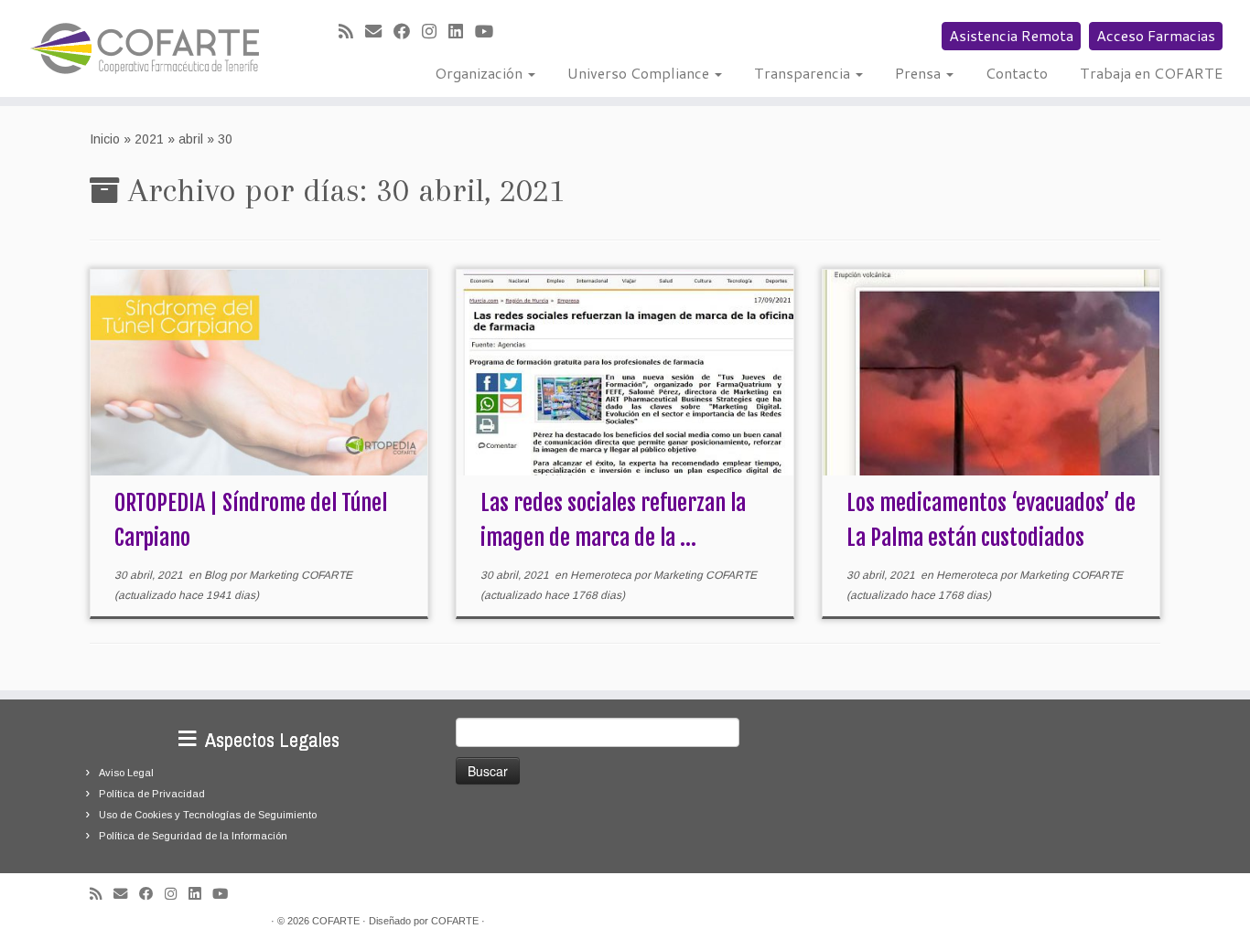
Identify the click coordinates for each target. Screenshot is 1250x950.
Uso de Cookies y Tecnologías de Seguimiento (208, 814)
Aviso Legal (126, 772)
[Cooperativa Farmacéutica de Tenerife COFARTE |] (144, 48)
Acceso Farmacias (1155, 35)
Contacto (1017, 72)
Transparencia (804, 72)
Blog (217, 575)
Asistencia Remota (1011, 35)
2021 (149, 139)
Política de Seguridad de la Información (193, 835)
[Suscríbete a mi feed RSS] (352, 32)
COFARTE (336, 920)
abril (190, 139)
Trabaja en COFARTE (1151, 72)
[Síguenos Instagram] (435, 32)
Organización (480, 72)
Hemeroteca (602, 575)
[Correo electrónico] (379, 32)
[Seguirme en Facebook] (407, 32)
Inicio (105, 139)
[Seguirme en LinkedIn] (461, 32)
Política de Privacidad (152, 793)
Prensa (919, 72)
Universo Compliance (640, 72)
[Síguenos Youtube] (490, 32)
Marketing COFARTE (300, 575)
